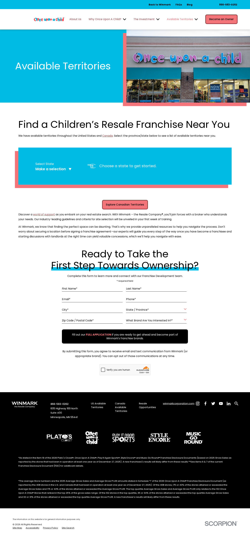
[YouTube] (221, 403)
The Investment (144, 19)
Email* (66, 299)
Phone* (131, 299)
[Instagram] (198, 403)
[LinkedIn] (228, 403)
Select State (44, 164)
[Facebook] (205, 403)
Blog (189, 4)
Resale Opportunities (147, 405)
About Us (75, 19)
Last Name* (133, 288)
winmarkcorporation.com (178, 403)
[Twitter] (213, 403)
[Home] (49, 19)
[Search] (236, 403)
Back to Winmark (160, 4)
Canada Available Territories (121, 407)
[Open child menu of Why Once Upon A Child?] (124, 19)
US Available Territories (98, 405)
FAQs (179, 4)
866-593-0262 (228, 4)
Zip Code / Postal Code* (78, 320)
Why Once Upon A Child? (105, 19)
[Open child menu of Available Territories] (196, 19)
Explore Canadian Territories (125, 204)
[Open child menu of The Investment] (158, 19)
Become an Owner (221, 19)
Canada (107, 136)
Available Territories (180, 19)
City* (65, 310)
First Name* (70, 288)
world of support (44, 214)
